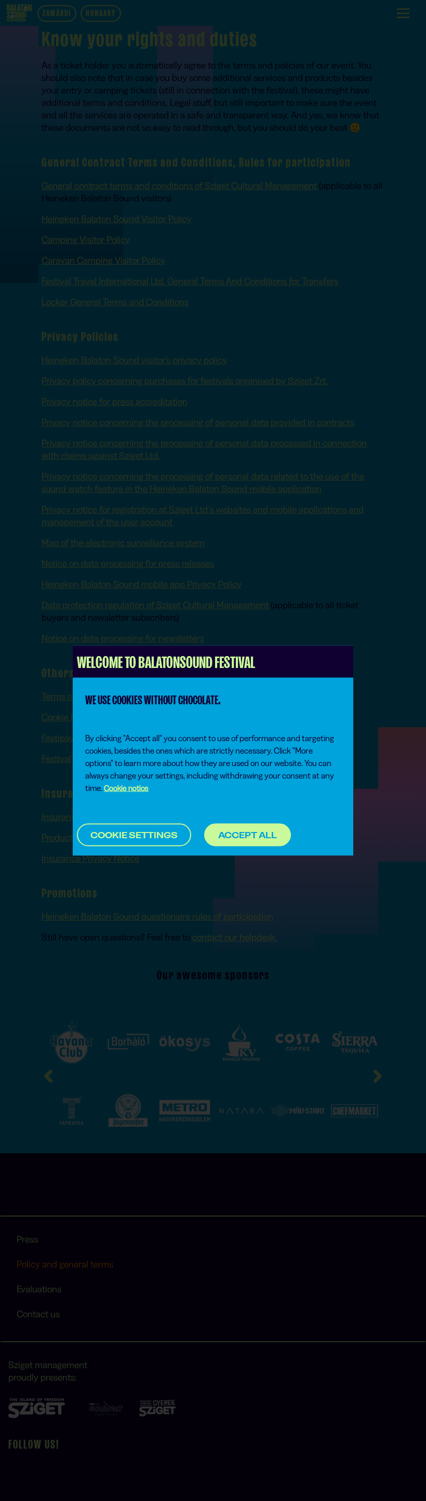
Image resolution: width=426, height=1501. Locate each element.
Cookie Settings (134, 835)
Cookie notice (126, 788)
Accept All (247, 834)
